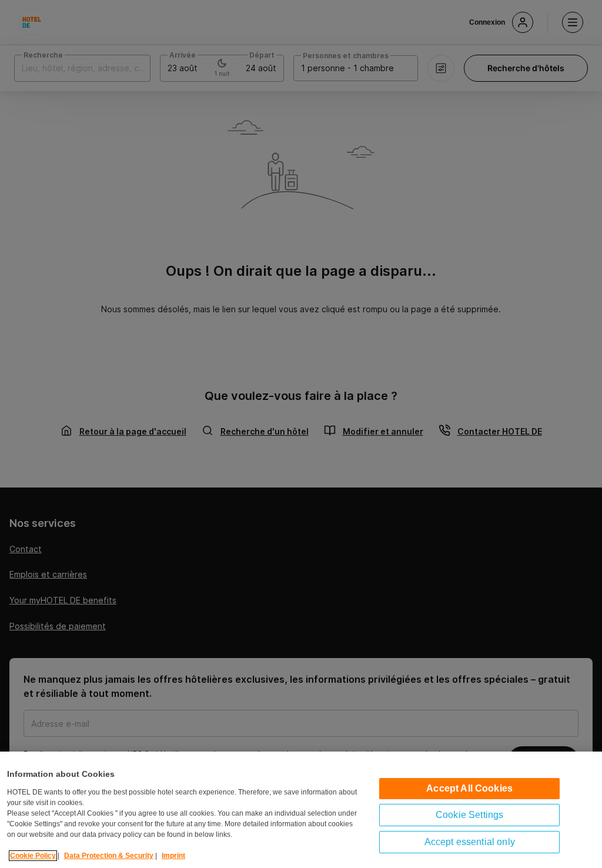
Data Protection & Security (108, 856)
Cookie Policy (33, 856)
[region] (301, 810)
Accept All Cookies (469, 788)
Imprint (173, 856)
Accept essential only (469, 842)
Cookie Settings (469, 815)
